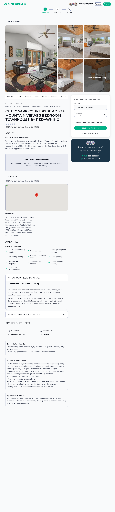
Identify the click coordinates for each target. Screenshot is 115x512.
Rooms (36, 97)
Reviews (28, 97)
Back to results (14, 21)
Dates (77, 103)
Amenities (45, 97)
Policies (63, 97)
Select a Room (89, 128)
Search (13, 104)
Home (7, 104)
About (19, 97)
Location (54, 97)
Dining (36, 284)
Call (91, 156)
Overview (10, 97)
